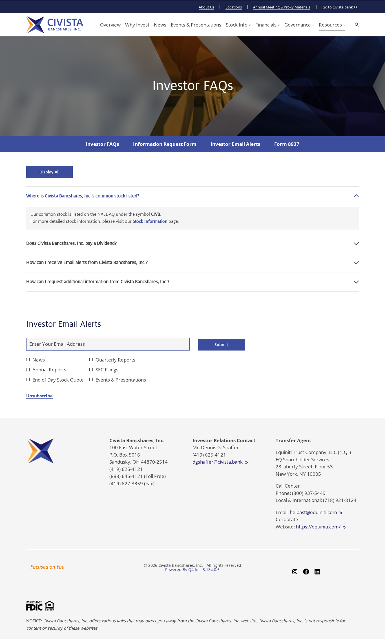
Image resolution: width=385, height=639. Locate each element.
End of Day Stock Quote (58, 379)
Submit (221, 344)
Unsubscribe (39, 395)
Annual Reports (49, 369)
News (38, 359)
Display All (49, 172)
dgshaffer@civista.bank (219, 462)
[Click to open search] (355, 25)
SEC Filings (107, 369)
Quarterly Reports (115, 359)
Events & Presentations (121, 379)
